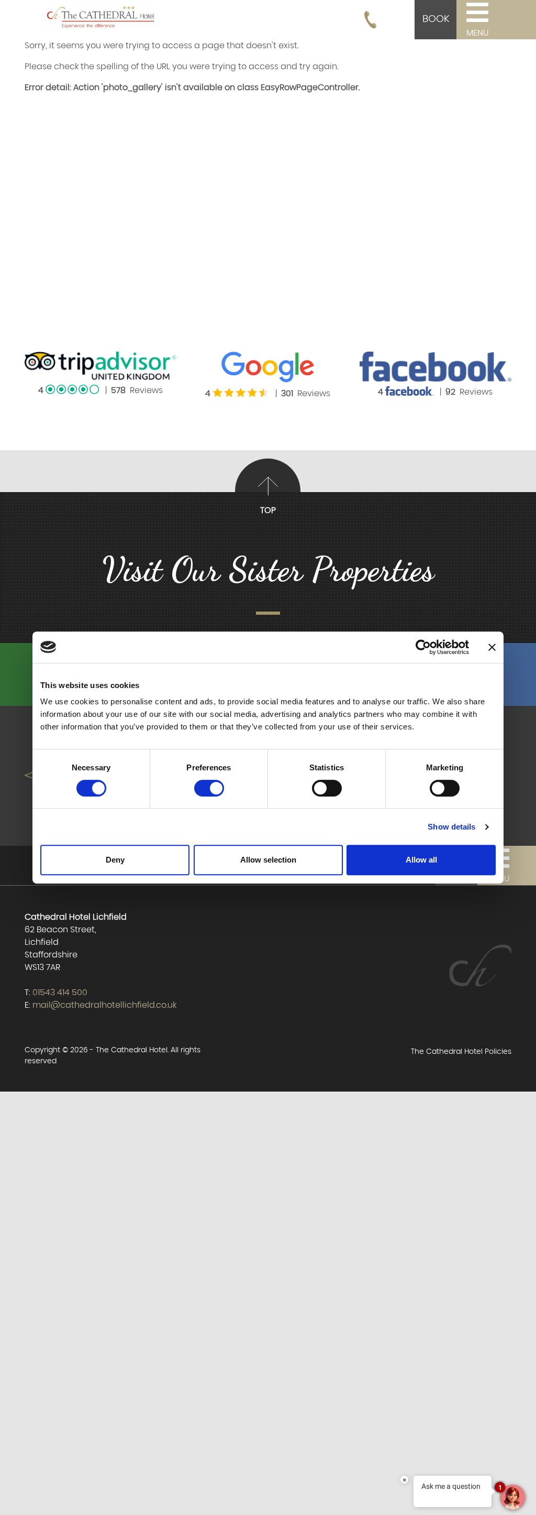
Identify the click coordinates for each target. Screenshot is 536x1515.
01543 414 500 (59, 992)
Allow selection (268, 859)
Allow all (421, 859)
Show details (451, 826)
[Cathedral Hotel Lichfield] (100, 15)
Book (435, 19)
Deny (115, 859)
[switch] (209, 788)
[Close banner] (492, 647)
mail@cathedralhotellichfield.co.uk (104, 1005)
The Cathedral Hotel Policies (461, 1051)
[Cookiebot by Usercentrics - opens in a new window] (423, 647)
